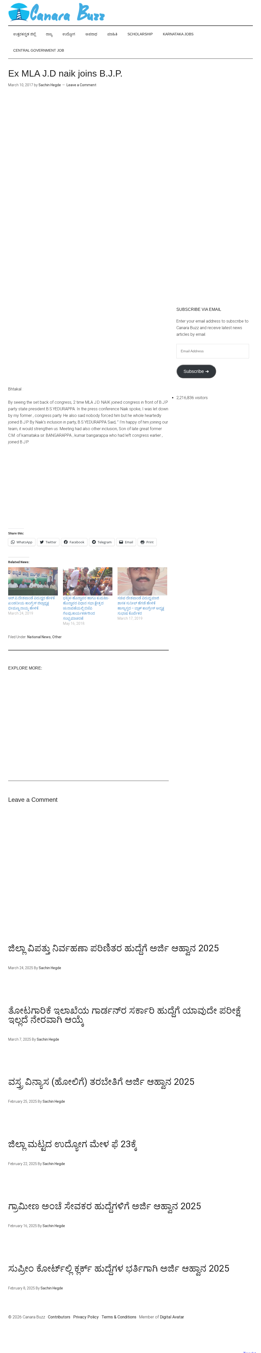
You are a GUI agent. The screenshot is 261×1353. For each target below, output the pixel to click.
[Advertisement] (88, 137)
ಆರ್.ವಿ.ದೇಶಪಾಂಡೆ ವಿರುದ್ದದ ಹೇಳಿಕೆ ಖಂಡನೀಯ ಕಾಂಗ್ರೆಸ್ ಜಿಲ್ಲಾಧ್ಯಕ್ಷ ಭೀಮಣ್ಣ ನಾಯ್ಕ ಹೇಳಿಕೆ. (31, 603)
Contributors (59, 1317)
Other (57, 637)
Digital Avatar (172, 1317)
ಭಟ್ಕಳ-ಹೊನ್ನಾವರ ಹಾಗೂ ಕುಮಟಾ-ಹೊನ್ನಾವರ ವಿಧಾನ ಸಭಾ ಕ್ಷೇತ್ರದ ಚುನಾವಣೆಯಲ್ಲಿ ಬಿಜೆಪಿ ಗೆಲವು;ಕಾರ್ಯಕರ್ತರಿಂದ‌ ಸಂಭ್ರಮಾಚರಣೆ (86, 608)
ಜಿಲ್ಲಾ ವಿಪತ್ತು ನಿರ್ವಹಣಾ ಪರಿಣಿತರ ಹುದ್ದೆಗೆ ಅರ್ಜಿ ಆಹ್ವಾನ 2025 (113, 948)
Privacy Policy (86, 1317)
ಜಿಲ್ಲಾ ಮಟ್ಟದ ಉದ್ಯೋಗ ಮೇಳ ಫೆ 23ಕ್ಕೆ (72, 1144)
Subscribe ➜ (196, 371)
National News (39, 637)
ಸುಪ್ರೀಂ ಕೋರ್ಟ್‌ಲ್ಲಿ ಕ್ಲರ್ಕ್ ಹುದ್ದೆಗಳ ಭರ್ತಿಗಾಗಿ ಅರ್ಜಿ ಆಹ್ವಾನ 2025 (118, 1268)
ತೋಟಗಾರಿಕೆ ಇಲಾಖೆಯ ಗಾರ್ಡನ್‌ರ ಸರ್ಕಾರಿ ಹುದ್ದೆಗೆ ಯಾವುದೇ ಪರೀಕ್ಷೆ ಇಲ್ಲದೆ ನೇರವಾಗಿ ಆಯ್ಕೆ (124, 1015)
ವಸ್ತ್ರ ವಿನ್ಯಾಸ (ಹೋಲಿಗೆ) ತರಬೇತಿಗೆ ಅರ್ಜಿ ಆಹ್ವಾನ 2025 (101, 1081)
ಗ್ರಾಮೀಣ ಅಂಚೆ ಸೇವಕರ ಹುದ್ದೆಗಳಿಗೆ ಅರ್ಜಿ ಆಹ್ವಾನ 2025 (104, 1206)
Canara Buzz (56, 12)
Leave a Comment (81, 85)
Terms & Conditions (118, 1317)
